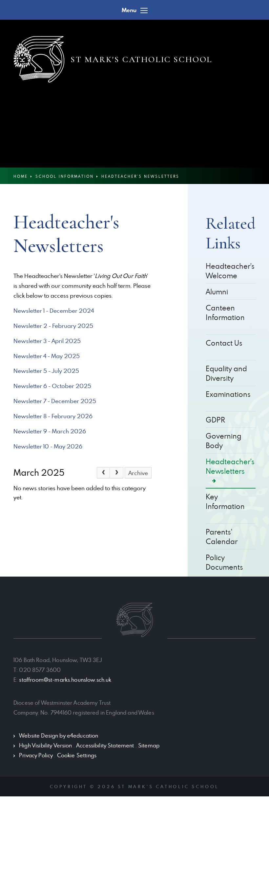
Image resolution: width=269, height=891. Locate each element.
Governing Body (223, 440)
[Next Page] (116, 472)
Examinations (228, 394)
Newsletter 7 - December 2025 (54, 401)
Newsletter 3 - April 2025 (47, 341)
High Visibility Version (45, 745)
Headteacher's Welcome (230, 270)
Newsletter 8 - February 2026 (53, 416)
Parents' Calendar (222, 536)
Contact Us (224, 343)
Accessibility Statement (105, 745)
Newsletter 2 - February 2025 (53, 326)
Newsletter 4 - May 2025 (46, 356)
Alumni (217, 291)
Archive (138, 473)
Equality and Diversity (226, 373)
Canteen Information (225, 312)
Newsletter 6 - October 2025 (52, 386)
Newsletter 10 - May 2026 (47, 446)
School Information (64, 176)
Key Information (225, 501)
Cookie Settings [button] (76, 755)
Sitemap (148, 745)
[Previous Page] (103, 472)
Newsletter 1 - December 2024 (53, 310)
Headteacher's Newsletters (140, 176)
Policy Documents (224, 562)
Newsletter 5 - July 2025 (46, 371)
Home (20, 176)
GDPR (215, 419)
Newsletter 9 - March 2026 (49, 431)
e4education (82, 735)
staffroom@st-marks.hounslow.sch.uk (65, 679)
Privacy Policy (36, 755)
